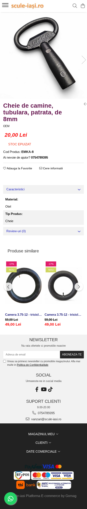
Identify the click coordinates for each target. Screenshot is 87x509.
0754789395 (46, 413)
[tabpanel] (43, 55)
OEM (6, 126)
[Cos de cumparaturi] (82, 6)
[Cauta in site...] (75, 6)
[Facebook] (36, 389)
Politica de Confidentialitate (32, 364)
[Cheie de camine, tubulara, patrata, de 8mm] (43, 55)
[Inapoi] (84, 104)
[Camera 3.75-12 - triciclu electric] (63, 285)
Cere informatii (52, 168)
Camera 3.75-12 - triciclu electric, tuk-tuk (23, 314)
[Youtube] (43, 389)
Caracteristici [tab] (15, 189)
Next (83, 60)
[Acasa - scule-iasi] (27, 6)
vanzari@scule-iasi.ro (45, 419)
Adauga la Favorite (19, 168)
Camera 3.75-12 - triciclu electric (63, 314)
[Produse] (6, 6)
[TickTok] (50, 389)
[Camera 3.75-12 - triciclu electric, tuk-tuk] (23, 285)
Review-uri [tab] (16, 231)
